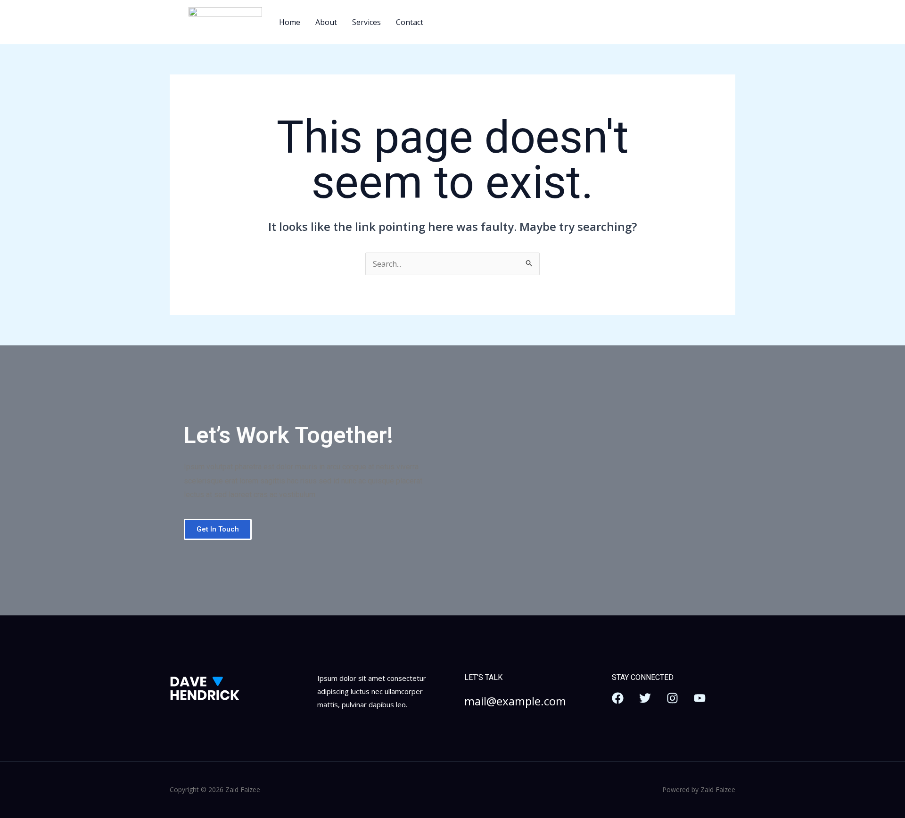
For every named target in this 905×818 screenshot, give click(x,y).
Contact (409, 22)
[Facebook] (618, 698)
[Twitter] (645, 698)
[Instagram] (672, 698)
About (326, 22)
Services (366, 22)
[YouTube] (700, 698)
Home (289, 22)
